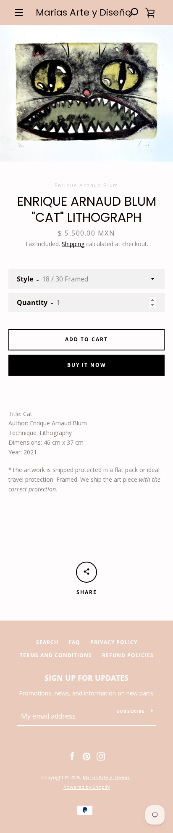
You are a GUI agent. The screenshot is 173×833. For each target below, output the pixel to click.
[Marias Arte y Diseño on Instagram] (101, 756)
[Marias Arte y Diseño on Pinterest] (86, 756)
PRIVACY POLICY (113, 642)
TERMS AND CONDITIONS (56, 655)
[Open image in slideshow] (86, 93)
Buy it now (86, 365)
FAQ (74, 642)
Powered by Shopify (86, 787)
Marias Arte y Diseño (83, 12)
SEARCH (47, 642)
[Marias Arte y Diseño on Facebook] (72, 756)
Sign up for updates (86, 678)
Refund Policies (128, 655)
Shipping (73, 244)
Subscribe (131, 711)
